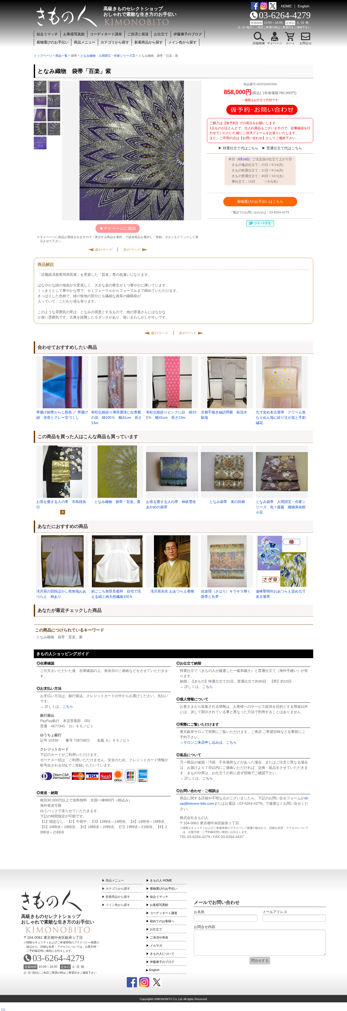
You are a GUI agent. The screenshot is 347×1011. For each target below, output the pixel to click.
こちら (67, 706)
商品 (115, 880)
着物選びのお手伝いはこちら (260, 201)
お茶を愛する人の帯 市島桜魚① (61, 504)
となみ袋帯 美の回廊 (227, 502)
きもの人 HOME (161, 880)
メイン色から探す (182, 42)
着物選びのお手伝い (53, 42)
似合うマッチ (47, 34)
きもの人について (162, 954)
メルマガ (156, 945)
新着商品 (118, 897)
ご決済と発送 (138, 34)
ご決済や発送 (159, 937)
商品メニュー (84, 42)
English (303, 6)
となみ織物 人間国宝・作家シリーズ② (107, 55)
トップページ (43, 55)
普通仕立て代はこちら (284, 148)
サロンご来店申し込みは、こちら (210, 742)
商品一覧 (61, 55)
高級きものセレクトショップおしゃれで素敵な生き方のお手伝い (57, 919)
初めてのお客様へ (162, 921)
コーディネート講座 (106, 34)
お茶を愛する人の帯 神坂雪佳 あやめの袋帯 (171, 504)
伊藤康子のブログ (188, 34)
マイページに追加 (119, 228)
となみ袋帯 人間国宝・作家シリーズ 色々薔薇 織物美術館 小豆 (282, 507)
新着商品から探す (148, 42)
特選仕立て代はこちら (240, 148)
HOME (286, 6)
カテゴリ (118, 888)
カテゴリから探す (115, 42)
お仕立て (161, 34)
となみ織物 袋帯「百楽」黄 (117, 502)
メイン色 (118, 905)
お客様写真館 (74, 34)
